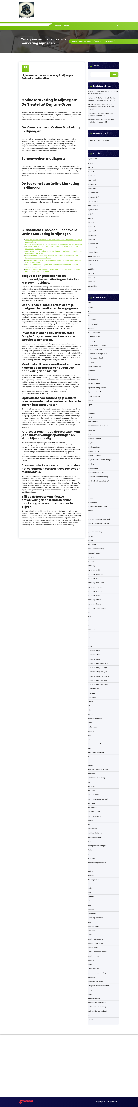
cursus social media (95, 366)
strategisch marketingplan (97, 846)
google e (91, 464)
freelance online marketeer (98, 426)
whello (90, 964)
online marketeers (94, 655)
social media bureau (95, 833)
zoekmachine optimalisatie (97, 1011)
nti (88, 634)
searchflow (92, 774)
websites (91, 960)
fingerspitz (91, 413)
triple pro (91, 871)
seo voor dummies (94, 816)
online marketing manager (97, 667)
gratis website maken (96, 472)
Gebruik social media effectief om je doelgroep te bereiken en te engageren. (53, 244)
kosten (90, 540)
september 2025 (94, 205)
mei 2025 (91, 222)
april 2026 (91, 176)
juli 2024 (90, 265)
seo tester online (94, 812)
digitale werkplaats (95, 392)
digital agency (93, 379)
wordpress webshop (95, 981)
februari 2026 (92, 184)
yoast (90, 994)
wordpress (91, 977)
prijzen (90, 714)
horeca (90, 498)
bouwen (91, 328)
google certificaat (94, 455)
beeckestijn (92, 320)
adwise (90, 307)
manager (91, 561)
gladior (90, 434)
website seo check (94, 956)
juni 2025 (91, 218)
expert (90, 405)
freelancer (91, 430)
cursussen (91, 371)
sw (89, 854)
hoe (89, 494)
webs (90, 922)
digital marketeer (94, 383)
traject (90, 867)
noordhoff (91, 629)
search (90, 765)
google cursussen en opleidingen (100, 460)
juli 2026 (90, 163)
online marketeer (94, 651)
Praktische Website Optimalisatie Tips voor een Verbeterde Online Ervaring (102, 99)
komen (90, 536)
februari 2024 (93, 286)
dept (89, 375)
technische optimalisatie (97, 863)
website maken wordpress (97, 952)
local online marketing (96, 549)
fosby (90, 417)
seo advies (91, 786)
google (90, 443)
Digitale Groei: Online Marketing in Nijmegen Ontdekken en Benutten (47, 77)
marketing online (94, 595)
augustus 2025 (93, 210)
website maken (93, 947)
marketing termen (94, 600)
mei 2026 (91, 171)
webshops (91, 930)
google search (93, 468)
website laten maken (95, 943)
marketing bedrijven (95, 574)
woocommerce (93, 969)
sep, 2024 (25, 68)
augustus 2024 (93, 261)
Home (74, 41)
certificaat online (94, 337)
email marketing (94, 396)
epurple (90, 400)
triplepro (91, 875)
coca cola (91, 341)
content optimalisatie (96, 358)
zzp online (91, 1020)
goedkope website (94, 438)
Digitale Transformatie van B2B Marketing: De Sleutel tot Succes (103, 92)
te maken (91, 858)
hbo (89, 485)
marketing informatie (95, 587)
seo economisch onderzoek (98, 799)
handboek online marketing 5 (98, 481)
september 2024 (94, 256)
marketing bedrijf (94, 570)
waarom (91, 897)
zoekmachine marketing (97, 1007)
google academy (94, 447)
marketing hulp (93, 578)
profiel (90, 723)
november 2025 (93, 197)
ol (88, 642)
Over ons (57, 26)
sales (89, 748)
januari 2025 (92, 239)
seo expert (92, 803)
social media (92, 829)
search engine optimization (98, 769)
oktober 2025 (93, 201)
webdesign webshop (95, 918)
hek (89, 489)
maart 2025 (92, 231)
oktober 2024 (93, 252)
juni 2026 (91, 167)
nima (89, 621)
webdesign (92, 913)
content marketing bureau (97, 354)
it (88, 528)
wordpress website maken (97, 990)
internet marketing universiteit (99, 523)
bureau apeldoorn (94, 332)
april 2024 (91, 278)
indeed (90, 511)
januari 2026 (92, 188)
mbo (89, 612)
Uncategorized (93, 880)
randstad (91, 731)
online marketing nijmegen (97, 672)
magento (91, 557)
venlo (90, 888)
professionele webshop (96, 718)
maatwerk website (94, 553)
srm (89, 841)
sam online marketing (96, 752)
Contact (66, 26)
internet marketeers (95, 515)
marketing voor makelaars (97, 608)
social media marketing (96, 837)
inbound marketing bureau (97, 506)
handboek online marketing (98, 477)
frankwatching (93, 422)
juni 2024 (91, 269)
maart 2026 (92, 180)
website (90, 935)
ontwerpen (92, 693)
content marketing (95, 349)
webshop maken (94, 926)
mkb (89, 617)
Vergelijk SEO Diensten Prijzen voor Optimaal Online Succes (100, 114)
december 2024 (94, 244)
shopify (90, 820)
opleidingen (92, 697)
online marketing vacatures (98, 684)
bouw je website (93, 324)
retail (89, 735)
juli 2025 (90, 214)
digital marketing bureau (97, 388)
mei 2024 (91, 273)
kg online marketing (95, 532)
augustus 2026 (93, 159)
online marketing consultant (98, 663)
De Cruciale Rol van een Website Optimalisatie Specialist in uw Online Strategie (101, 106)
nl (88, 625)
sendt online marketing (96, 778)
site (89, 824)
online (90, 646)
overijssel (91, 701)
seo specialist (93, 807)
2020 (89, 303)
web (89, 905)
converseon (92, 362)
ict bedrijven (92, 502)
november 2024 (93, 248)
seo (89, 782)
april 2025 (91, 227)
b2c (89, 315)
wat (89, 901)
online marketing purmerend (98, 676)
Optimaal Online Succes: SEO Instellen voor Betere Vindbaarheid (101, 121)
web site (91, 909)
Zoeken (96, 66)
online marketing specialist (97, 680)
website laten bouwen (96, 939)
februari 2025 (92, 235)
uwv (89, 884)
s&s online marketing (95, 744)
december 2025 (93, 193)
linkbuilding (92, 545)
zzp (89, 1015)
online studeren (93, 689)
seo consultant (93, 795)
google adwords (93, 451)
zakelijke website (94, 998)
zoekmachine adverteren (97, 1003)
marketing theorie (94, 604)
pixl (89, 706)
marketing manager (95, 591)
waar (89, 892)
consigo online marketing (97, 345)
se (88, 757)
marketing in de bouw (96, 583)
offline (90, 638)
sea (89, 761)
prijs (89, 710)
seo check (91, 790)
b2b (89, 311)
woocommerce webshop (97, 973)
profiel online (92, 727)
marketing (91, 566)
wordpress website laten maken (99, 986)
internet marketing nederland (99, 519)
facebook (91, 409)
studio (90, 850)
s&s (89, 740)
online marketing (94, 659)
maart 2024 (92, 282)
